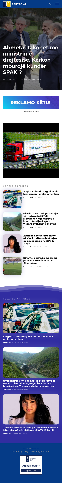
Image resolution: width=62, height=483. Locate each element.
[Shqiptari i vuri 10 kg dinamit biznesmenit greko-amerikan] (12, 199)
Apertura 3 (28, 266)
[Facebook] (31, 478)
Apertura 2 (28, 197)
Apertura (27, 246)
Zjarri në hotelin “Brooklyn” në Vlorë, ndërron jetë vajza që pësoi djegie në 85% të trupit (40, 239)
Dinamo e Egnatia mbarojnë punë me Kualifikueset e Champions (40, 260)
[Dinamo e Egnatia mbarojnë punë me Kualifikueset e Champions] (12, 266)
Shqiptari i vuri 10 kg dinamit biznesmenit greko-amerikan (41, 192)
